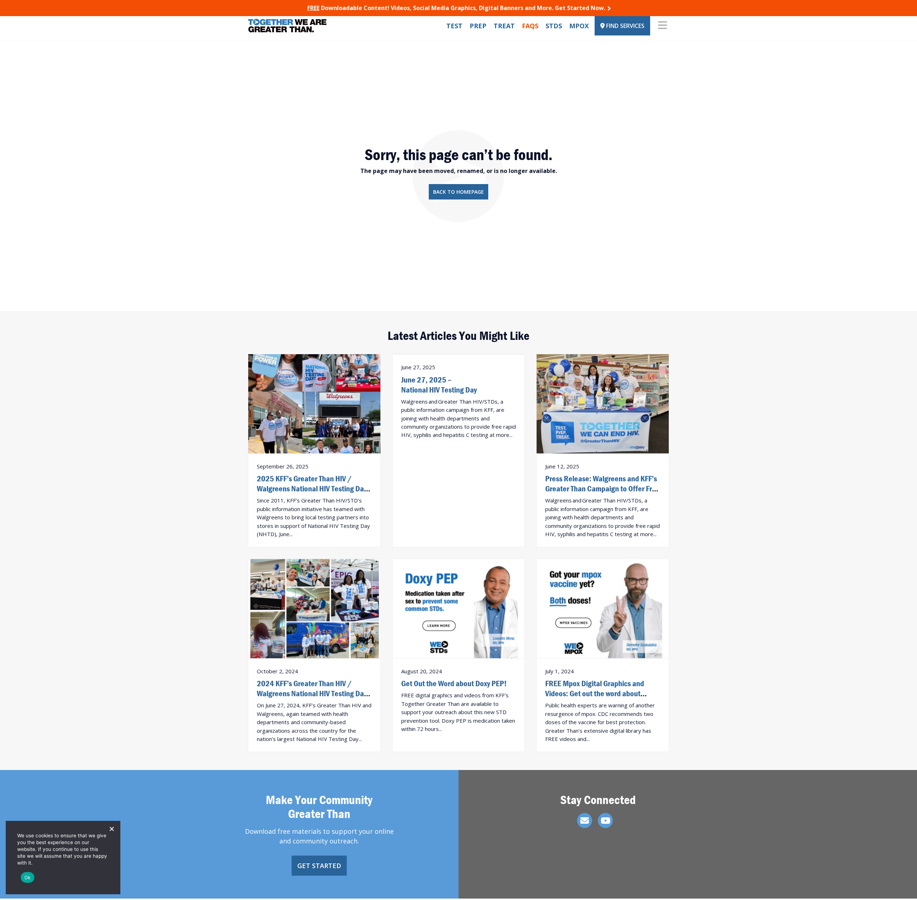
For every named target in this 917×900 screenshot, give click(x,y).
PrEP (478, 25)
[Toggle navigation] (662, 26)
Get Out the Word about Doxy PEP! (454, 683)
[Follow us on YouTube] (605, 820)
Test (454, 25)
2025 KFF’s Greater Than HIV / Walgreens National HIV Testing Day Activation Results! (312, 488)
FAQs (530, 25)
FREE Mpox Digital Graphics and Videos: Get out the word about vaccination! (594, 693)
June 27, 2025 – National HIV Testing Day (439, 385)
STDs (554, 25)
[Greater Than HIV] (287, 26)
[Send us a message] (584, 820)
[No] (111, 828)
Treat (504, 25)
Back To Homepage (458, 191)
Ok (27, 877)
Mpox (579, 25)
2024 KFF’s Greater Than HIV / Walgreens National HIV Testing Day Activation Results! (312, 693)
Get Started (319, 865)
